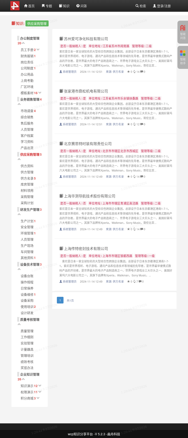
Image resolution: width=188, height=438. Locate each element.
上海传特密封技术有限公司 (85, 248)
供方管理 (27, 172)
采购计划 (27, 202)
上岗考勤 (27, 80)
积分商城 (27, 398)
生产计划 (27, 221)
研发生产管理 (29, 209)
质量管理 (27, 330)
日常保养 (27, 288)
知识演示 (27, 385)
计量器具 (27, 349)
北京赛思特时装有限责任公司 (87, 143)
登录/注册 (163, 5)
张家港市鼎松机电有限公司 (85, 91)
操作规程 (27, 282)
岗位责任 (27, 62)
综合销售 (27, 117)
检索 (142, 5)
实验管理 (27, 343)
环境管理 (27, 233)
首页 (31, 5)
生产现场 (27, 245)
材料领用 (27, 190)
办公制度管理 (29, 38)
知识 (65, 5)
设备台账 (27, 275)
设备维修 (27, 294)
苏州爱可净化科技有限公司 (85, 38)
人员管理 (27, 129)
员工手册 (27, 49)
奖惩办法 (27, 367)
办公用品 (27, 74)
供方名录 (27, 178)
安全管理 (27, 227)
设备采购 (27, 300)
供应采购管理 (29, 154)
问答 (83, 5)
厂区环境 (27, 86)
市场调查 (27, 110)
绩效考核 (27, 361)
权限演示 (27, 392)
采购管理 (27, 196)
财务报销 (27, 55)
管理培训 (27, 355)
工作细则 (27, 336)
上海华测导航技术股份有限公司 (89, 196)
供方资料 (27, 165)
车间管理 (27, 251)
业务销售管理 (29, 99)
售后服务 (27, 123)
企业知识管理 (29, 374)
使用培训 (27, 306)
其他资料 (27, 257)
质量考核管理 (29, 319)
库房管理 (27, 184)
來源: (115, 71)
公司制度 (27, 68)
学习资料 (27, 141)
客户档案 (27, 135)
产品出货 (27, 147)
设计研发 (27, 312)
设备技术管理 (29, 264)
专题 (48, 5)
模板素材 (27, 92)
